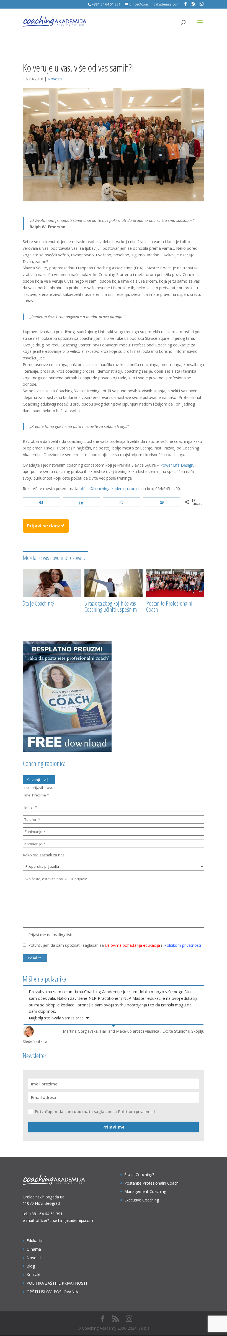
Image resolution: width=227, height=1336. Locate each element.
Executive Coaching (141, 1200)
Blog (31, 1266)
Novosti (55, 78)
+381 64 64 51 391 (46, 1213)
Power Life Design (176, 465)
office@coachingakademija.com (108, 488)
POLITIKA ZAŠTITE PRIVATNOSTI (57, 1283)
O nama (34, 1249)
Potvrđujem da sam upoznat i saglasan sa (95, 1111)
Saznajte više (39, 779)
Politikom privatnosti (182, 945)
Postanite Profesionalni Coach (169, 606)
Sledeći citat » (35, 1041)
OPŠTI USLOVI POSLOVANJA (52, 1291)
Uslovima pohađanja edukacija (132, 945)
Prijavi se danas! (46, 525)
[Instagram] (201, 4)
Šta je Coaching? (38, 603)
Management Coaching (145, 1191)
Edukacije (35, 1240)
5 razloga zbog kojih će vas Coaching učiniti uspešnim (110, 606)
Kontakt (34, 1274)
